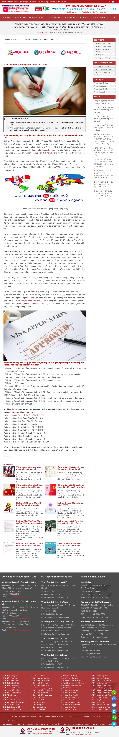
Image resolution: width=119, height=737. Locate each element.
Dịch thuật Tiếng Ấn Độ (11, 707)
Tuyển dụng (84, 18)
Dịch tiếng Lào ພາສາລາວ (41, 680)
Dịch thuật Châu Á (7, 2)
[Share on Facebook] (39, 462)
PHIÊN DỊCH (98, 80)
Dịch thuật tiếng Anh (10, 676)
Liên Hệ (103, 12)
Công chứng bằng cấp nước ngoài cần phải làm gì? (28, 468)
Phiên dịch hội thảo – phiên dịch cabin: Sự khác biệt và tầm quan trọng (69, 545)
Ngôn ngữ (88, 716)
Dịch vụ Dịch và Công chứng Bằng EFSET (70, 504)
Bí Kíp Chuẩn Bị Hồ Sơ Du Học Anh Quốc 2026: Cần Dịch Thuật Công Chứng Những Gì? (103, 194)
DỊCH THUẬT (99, 40)
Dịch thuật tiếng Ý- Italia (12, 692)
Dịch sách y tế (38, 705)
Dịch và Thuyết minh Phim (103, 69)
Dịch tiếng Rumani (69, 688)
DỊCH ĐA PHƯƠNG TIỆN (103, 63)
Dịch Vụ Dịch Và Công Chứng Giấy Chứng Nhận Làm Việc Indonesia (29, 545)
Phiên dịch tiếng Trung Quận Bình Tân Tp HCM (23, 415)
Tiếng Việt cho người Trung (102, 690)
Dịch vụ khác (70, 18)
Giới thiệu (17, 18)
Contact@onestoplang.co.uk (97, 597)
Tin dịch (6, 720)
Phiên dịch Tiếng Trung (71, 697)
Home (7, 39)
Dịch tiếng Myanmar (99, 700)
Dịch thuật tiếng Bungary (101, 709)
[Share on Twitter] (42, 462)
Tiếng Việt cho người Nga (101, 692)
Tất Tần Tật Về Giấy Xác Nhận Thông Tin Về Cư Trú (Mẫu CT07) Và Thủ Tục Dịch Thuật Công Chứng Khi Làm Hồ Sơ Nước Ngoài (104, 139)
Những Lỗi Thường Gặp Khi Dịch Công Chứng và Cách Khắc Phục (28, 505)
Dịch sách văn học (39, 700)
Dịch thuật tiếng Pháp (11, 683)
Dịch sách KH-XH (39, 709)
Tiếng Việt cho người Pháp (102, 695)
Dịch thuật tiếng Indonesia (42, 695)
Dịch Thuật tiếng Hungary (42, 688)
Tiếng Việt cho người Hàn (101, 685)
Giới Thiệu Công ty (73, 12)
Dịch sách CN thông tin (71, 676)
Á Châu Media (78, 724)
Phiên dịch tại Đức (69, 700)
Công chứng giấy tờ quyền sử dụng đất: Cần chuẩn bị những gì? (71, 487)
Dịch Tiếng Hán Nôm (70, 678)
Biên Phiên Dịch (29, 18)
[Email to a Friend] (44, 462)
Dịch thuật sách (99, 55)
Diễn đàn (14, 720)
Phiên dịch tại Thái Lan (100, 678)
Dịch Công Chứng (42, 2)
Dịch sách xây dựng (40, 702)
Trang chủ (6, 18)
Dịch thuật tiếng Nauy (41, 683)
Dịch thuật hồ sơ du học (101, 697)
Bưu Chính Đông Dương (105, 724)
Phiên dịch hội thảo (101, 83)
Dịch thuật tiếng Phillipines (72, 680)
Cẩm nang (108, 716)
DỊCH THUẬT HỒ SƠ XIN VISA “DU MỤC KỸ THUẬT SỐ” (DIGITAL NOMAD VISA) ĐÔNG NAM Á (104, 162)
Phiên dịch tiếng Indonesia (102, 676)
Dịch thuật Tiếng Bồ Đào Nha (13, 702)
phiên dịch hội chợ (45, 153)
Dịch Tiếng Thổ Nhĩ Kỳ (41, 692)
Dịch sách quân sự (39, 707)
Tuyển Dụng (86, 12)
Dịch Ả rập (7, 697)
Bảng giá (42, 18)
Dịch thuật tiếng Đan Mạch (42, 690)
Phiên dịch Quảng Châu (71, 702)
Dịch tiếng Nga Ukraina (11, 688)
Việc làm (63, 2)
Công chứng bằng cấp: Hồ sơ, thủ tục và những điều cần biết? (29, 487)
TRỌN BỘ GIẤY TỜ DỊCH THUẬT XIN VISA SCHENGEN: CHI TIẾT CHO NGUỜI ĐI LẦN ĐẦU (103, 174)
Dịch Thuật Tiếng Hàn (11, 705)
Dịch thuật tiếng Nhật (11, 685)
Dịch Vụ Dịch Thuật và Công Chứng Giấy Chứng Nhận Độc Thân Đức (29, 523)
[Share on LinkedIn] (50, 462)
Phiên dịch (17, 39)
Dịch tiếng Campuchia (41, 678)
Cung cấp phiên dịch (29, 2)
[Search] (115, 18)
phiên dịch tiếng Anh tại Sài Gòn (32, 301)
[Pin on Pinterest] (47, 462)
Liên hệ (103, 18)
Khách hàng (55, 18)
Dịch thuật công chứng (102, 46)
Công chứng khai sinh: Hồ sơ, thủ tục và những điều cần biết (70, 469)
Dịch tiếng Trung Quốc (11, 680)
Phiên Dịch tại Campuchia (101, 680)
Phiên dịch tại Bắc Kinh (100, 705)
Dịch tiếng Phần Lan (10, 678)
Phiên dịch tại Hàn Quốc (71, 705)
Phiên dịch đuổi (99, 92)
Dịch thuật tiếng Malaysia (72, 685)
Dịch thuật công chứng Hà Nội (24, 716)
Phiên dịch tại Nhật (69, 709)
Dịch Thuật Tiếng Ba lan (41, 685)
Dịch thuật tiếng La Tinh (101, 707)
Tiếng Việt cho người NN (101, 683)
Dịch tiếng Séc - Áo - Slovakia (73, 683)
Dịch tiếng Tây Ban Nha (11, 700)
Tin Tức (95, 12)
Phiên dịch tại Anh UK (70, 695)
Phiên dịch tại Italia (69, 692)
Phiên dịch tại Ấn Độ (99, 702)
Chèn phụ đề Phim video (103, 66)
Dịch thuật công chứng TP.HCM (50, 716)
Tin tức (95, 18)
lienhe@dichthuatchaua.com (57, 597)
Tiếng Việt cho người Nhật (101, 688)
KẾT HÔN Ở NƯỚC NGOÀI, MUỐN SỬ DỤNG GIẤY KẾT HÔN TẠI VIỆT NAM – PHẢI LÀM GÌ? (104, 151)
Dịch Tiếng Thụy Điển (40, 676)
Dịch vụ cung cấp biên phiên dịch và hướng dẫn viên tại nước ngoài (70, 523)
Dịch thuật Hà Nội (54, 2)
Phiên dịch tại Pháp (69, 707)
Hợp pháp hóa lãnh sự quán (104, 58)
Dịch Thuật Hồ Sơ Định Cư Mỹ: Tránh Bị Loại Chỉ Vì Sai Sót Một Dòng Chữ (104, 184)
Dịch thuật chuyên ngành (103, 43)
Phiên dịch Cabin (100, 86)
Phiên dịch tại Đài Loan (71, 690)
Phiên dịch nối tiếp (101, 89)
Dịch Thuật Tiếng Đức (11, 690)
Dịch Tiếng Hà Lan (9, 695)
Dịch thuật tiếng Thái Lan (12, 709)
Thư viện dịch (18, 2)
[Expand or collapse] (8, 119)
